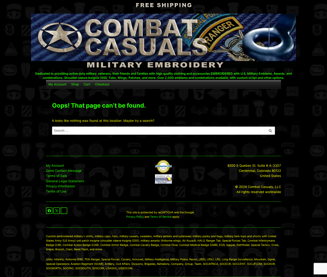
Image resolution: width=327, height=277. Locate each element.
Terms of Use (56, 191)
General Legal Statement (65, 181)
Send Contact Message (64, 171)
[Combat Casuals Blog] (64, 210)
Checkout (102, 84)
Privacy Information (60, 186)
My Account (57, 84)
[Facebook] (49, 210)
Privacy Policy (135, 216)
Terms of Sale (56, 176)
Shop (75, 84)
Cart (87, 84)
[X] (56, 210)
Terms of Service (160, 216)
